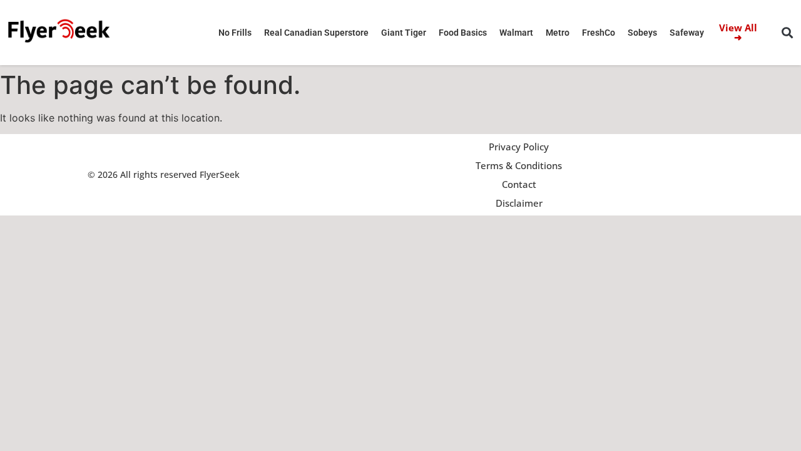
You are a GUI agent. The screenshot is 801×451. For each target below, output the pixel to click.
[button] (787, 33)
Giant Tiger (403, 33)
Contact (519, 184)
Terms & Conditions (519, 165)
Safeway (687, 33)
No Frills (235, 33)
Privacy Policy (519, 146)
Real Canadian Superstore (316, 33)
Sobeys (642, 33)
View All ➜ (738, 32)
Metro (557, 33)
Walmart (516, 33)
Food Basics (463, 33)
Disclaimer (519, 203)
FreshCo (598, 33)
